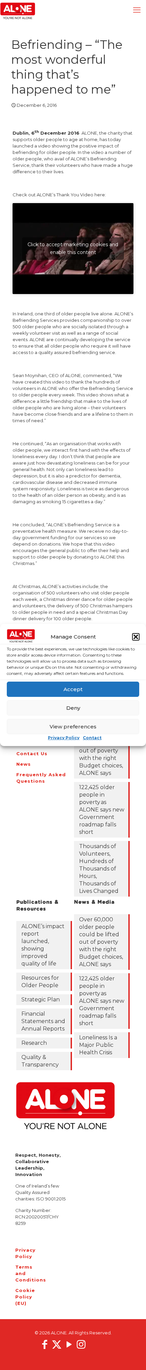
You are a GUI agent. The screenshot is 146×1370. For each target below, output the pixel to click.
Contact (92, 737)
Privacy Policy (63, 737)
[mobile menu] (137, 10)
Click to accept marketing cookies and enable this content (73, 248)
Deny (73, 708)
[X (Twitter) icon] (57, 1344)
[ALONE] (17, 10)
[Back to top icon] (132, 1356)
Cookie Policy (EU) (24, 1297)
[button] (135, 636)
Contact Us (32, 753)
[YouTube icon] (69, 1344)
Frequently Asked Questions (41, 778)
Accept (73, 689)
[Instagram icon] (81, 1344)
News (23, 764)
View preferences (73, 726)
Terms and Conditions (24, 1273)
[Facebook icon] (44, 1344)
